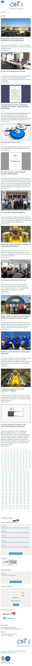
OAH (16, 4)
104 (17, 472)
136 (17, 481)
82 (5, 467)
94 (11, 469)
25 (14, 454)
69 (26, 463)
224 (17, 505)
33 (8, 456)
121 (21, 476)
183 (13, 494)
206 (10, 501)
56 (17, 460)
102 (10, 472)
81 (2, 467)
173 (6, 492)
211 (28, 501)
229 (6, 508)
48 (23, 458)
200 (17, 499)
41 (2, 458)
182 (10, 494)
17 (20, 451)
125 (6, 478)
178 (24, 492)
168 (17, 490)
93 (8, 469)
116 (2, 476)
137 (21, 481)
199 (13, 499)
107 (28, 472)
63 (8, 463)
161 (21, 487)
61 (2, 463)
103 (13, 472)
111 (13, 474)
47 (20, 458)
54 (11, 460)
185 (21, 494)
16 (17, 451)
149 (6, 485)
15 (14, 451)
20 (29, 451)
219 (28, 503)
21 (2, 454)
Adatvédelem (22, 651)
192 (17, 496)
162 (24, 487)
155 (28, 485)
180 (2, 494)
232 (17, 508)
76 (17, 465)
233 (21, 508)
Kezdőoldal (3, 12)
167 (13, 490)
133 (6, 481)
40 (29, 456)
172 (2, 492)
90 (29, 467)
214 (10, 503)
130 (24, 478)
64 (11, 463)
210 (24, 501)
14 (11, 451)
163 (28, 487)
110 (10, 474)
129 (21, 478)
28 (23, 454)
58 (23, 460)
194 (24, 496)
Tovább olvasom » (5, 50)
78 (23, 465)
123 (28, 476)
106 (24, 472)
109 (6, 474)
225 (21, 505)
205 (6, 501)
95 (14, 469)
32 (5, 456)
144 (17, 483)
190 (10, 496)
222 (10, 505)
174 (10, 492)
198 (10, 499)
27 (20, 454)
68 (23, 463)
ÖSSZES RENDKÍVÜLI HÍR (15, 553)
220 (2, 505)
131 (28, 478)
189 (6, 496)
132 (2, 481)
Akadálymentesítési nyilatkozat (8, 653)
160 (17, 487)
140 (2, 483)
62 (5, 463)
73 (8, 465)
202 (24, 499)
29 (26, 454)
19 (26, 451)
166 (10, 490)
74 (11, 465)
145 (21, 483)
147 (28, 483)
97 (20, 469)
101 (6, 472)
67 (20, 463)
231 (13, 508)
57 (20, 460)
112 (17, 474)
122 (24, 476)
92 (5, 469)
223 (13, 505)
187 (28, 494)
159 (13, 487)
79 (26, 465)
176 (17, 492)
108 (2, 474)
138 (24, 481)
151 (13, 485)
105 (21, 472)
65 (14, 463)
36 (17, 456)
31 (2, 456)
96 (17, 469)
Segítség (16, 651)
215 (13, 503)
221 (6, 505)
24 (11, 454)
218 (24, 503)
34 (11, 456)
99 (26, 469)
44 (11, 458)
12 (5, 451)
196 (2, 499)
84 (11, 467)
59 (26, 460)
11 (2, 451)
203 (28, 499)
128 (17, 478)
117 (6, 476)
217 (21, 503)
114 (24, 474)
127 (13, 478)
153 (21, 485)
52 (5, 460)
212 (2, 503)
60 (29, 460)
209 (21, 501)
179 (28, 492)
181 (6, 494)
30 (29, 454)
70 (29, 463)
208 (17, 501)
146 (24, 483)
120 (17, 476)
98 (23, 469)
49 (26, 458)
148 (2, 485)
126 (10, 478)
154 (24, 485)
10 (26, 449)
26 (17, 454)
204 (2, 501)
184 (17, 494)
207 (13, 501)
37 (20, 456)
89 (26, 467)
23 (8, 454)
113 (21, 474)
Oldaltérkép (10, 651)
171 (28, 490)
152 (17, 485)
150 (10, 485)
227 (28, 505)
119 (13, 476)
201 (21, 499)
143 (13, 483)
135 (13, 481)
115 (28, 474)
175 (13, 492)
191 (13, 496)
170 (24, 490)
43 (8, 458)
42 (5, 458)
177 (21, 492)
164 (2, 490)
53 (8, 460)
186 (24, 494)
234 (24, 508)
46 (17, 458)
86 (17, 467)
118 (10, 476)
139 (28, 481)
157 (6, 487)
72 (5, 465)
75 (14, 465)
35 (14, 456)
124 (2, 478)
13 (8, 451)
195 (28, 496)
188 (2, 496)
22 (5, 454)
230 (10, 508)
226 (24, 505)
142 (10, 483)
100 (2, 472)
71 (2, 465)
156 (2, 487)
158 (10, 487)
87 (20, 467)
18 (23, 451)
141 (6, 483)
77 (20, 465)
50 (29, 458)
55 (14, 460)
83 (8, 467)
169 (21, 490)
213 (6, 503)
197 (6, 499)
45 (14, 458)
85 (14, 467)
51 (2, 460)
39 (26, 456)
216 (17, 503)
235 (28, 508)
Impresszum (4, 651)
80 (29, 465)
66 (17, 463)
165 (6, 490)
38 (23, 456)
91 (2, 469)
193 (21, 496)
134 (10, 481)
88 (23, 467)
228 (2, 508)
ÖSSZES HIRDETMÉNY (16, 581)
